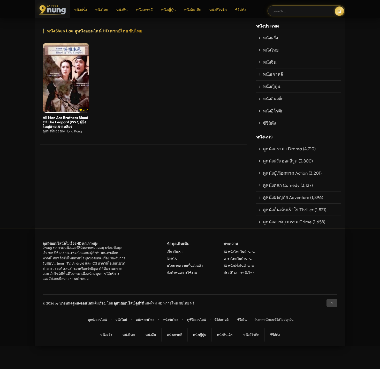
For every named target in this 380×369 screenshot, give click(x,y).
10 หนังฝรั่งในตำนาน (239, 266)
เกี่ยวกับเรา (175, 252)
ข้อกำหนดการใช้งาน (182, 273)
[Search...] (339, 11)
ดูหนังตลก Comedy (281, 185)
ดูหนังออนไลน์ (97, 320)
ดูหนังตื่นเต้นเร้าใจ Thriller (288, 209)
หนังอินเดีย (192, 10)
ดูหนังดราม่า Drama (282, 148)
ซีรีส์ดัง (240, 10)
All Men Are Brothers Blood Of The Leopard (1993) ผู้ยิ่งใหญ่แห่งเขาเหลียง (65, 122)
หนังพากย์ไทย (145, 320)
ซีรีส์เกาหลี (222, 320)
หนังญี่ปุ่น (168, 10)
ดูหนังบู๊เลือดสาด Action (285, 173)
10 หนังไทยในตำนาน (239, 252)
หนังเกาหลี (144, 10)
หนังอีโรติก (218, 10)
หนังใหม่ (121, 320)
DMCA (172, 259)
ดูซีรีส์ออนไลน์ (196, 320)
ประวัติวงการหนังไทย (239, 273)
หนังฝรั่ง (80, 10)
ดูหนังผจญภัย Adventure (286, 197)
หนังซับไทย (170, 320)
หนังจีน (122, 10)
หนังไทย (101, 10)
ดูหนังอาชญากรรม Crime (287, 221)
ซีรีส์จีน (242, 320)
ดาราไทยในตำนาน (238, 259)
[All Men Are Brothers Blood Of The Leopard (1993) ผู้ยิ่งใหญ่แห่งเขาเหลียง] (66, 78)
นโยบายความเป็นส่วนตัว (185, 266)
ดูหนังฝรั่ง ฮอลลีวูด (280, 161)
